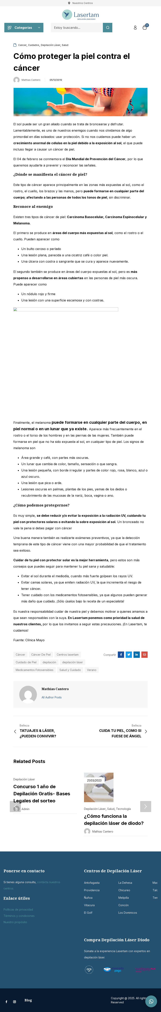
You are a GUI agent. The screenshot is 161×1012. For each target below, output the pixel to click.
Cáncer (20, 654)
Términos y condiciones (19, 915)
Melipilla (120, 897)
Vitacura (86, 905)
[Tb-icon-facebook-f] (6, 1001)
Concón (120, 905)
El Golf (86, 912)
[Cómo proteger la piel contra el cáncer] (121, 654)
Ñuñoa (86, 897)
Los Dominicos (120, 912)
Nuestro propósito (15, 922)
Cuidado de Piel (26, 662)
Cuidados (33, 45)
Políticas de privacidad (18, 909)
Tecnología (123, 808)
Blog (28, 1000)
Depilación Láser (50, 45)
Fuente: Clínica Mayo (29, 640)
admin (25, 809)
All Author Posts (52, 697)
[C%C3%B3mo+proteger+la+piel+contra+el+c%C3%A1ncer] (129, 654)
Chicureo (120, 890)
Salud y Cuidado (70, 670)
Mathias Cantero (31, 79)
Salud (65, 45)
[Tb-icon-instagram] (14, 1001)
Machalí (155, 882)
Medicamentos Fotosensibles (34, 670)
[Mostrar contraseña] (84, 38)
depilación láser (72, 662)
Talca (155, 890)
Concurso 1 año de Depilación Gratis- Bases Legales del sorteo (41, 794)
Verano (91, 670)
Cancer (22, 45)
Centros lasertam (68, 654)
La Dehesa (120, 882)
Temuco (155, 897)
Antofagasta (86, 882)
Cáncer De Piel (41, 654)
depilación (49, 662)
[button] (151, 1001)
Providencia (86, 890)
